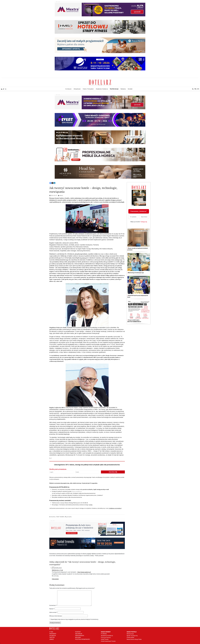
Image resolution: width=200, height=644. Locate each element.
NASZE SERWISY (106, 632)
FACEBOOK (52, 635)
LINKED (51, 639)
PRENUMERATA (79, 635)
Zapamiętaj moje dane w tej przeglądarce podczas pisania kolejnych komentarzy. (74, 619)
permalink (68, 516)
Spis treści (144, 217)
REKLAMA (78, 637)
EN (198, 89)
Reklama (123, 89)
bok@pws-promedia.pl (115, 508)
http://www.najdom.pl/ (84, 572)
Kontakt (130, 89)
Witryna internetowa (55, 616)
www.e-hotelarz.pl (77, 491)
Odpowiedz (55, 579)
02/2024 (53, 516)
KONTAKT (78, 632)
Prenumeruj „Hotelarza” (138, 211)
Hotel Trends (105, 639)
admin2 (61, 195)
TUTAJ (90, 505)
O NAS (51, 632)
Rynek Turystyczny (132, 635)
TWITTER (52, 637)
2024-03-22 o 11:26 (57, 570)
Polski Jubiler (130, 637)
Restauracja (130, 634)
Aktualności (77, 89)
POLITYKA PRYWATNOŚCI (82, 639)
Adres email (53, 612)
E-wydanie (133, 217)
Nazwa (51, 609)
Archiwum (68, 89)
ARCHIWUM (78, 634)
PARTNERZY (52, 634)
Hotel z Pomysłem (88, 89)
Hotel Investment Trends (108, 641)
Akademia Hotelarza (102, 89)
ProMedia (104, 634)
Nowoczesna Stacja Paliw (134, 639)
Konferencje (114, 89)
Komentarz (53, 605)
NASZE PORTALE (132, 632)
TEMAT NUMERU (60, 516)
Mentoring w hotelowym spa (136, 272)
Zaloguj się (144, 221)
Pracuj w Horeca (106, 637)
